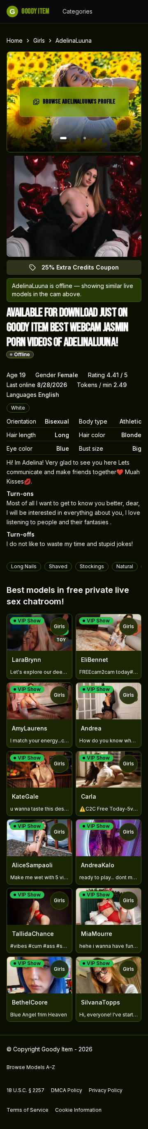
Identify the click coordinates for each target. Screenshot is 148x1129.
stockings (92, 566)
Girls (39, 40)
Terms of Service (28, 1110)
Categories (77, 11)
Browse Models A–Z (31, 1067)
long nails (24, 566)
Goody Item (29, 11)
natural (124, 566)
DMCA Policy (66, 1090)
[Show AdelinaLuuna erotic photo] (63, 138)
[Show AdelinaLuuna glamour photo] (85, 138)
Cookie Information (78, 1110)
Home (15, 40)
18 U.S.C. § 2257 (25, 1090)
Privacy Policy (106, 1090)
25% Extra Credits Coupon (85, 269)
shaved (58, 566)
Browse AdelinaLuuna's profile (80, 104)
